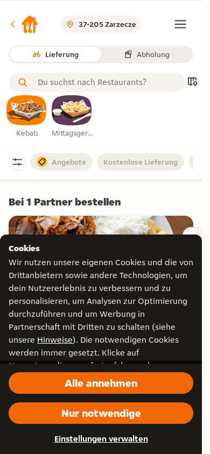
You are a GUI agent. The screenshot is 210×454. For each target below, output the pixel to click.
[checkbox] (26, 116)
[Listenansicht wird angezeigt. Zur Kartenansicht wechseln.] (192, 82)
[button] (24, 24)
